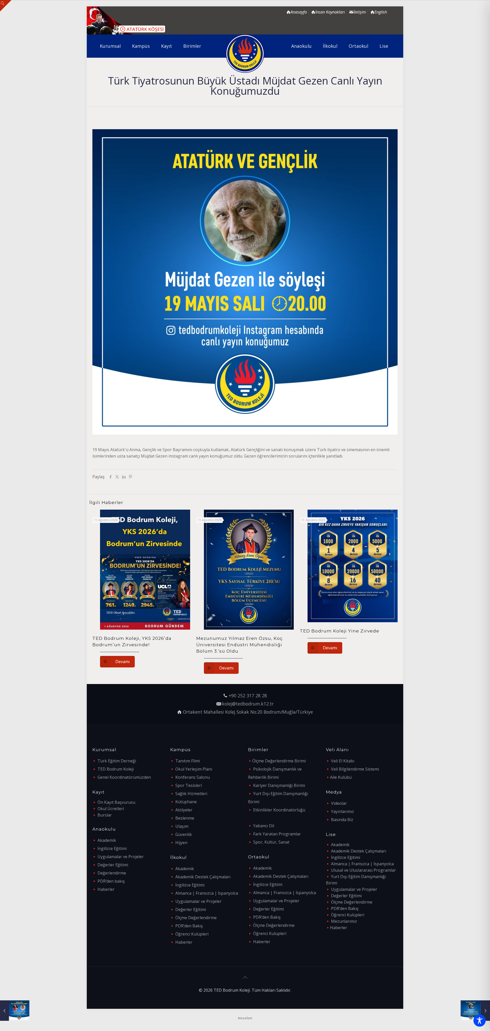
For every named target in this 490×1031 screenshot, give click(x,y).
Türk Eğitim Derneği (116, 761)
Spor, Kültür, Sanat (271, 842)
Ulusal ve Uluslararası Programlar (363, 870)
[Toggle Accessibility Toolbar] (479, 1020)
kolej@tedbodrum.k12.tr (248, 704)
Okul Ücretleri (110, 808)
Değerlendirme (111, 873)
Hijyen (181, 842)
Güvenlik (183, 834)
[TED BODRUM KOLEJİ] (245, 53)
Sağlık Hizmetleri (191, 793)
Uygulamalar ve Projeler (120, 856)
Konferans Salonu (192, 777)
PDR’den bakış (111, 881)
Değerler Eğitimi (112, 865)
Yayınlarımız (342, 811)
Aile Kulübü (341, 777)
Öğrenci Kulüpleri (192, 934)
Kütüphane (186, 802)
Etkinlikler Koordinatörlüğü (279, 810)
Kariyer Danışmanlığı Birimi (279, 785)
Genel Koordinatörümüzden (124, 777)
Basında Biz (342, 819)
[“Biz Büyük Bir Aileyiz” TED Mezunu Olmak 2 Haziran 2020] (475, 1010)
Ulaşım (181, 826)
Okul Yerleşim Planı (193, 769)
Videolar (339, 803)
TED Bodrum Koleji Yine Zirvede (339, 630)
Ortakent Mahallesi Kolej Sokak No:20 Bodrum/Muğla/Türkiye (248, 712)
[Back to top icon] (245, 977)
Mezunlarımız (344, 921)
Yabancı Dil (263, 826)
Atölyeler (183, 810)
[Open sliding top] (5, 5)
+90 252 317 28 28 (248, 695)
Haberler (106, 889)
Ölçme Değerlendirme (196, 917)
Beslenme (184, 818)
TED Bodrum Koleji (115, 769)
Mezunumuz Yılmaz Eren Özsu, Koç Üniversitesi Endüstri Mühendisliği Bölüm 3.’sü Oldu (239, 645)
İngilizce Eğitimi (112, 848)
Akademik (106, 840)
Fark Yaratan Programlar (277, 834)
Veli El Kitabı (342, 761)
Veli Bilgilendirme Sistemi (355, 769)
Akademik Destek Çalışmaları (202, 877)
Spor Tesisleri (188, 785)
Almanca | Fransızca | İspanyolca (206, 893)
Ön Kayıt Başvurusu (116, 802)
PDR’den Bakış (189, 926)
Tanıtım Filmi (187, 761)
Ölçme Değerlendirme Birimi (279, 761)
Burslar (104, 815)
